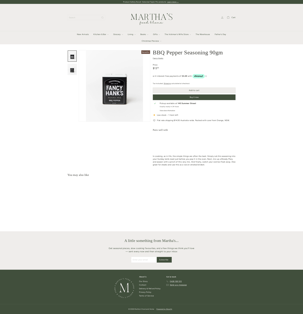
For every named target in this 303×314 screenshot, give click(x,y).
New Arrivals (83, 34)
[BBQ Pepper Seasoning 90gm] (194, 142)
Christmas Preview (151, 41)
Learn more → (173, 2)
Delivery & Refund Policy (150, 289)
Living (131, 34)
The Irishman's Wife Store (177, 34)
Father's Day (220, 34)
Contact (142, 285)
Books (143, 34)
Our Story (143, 281)
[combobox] (86, 17)
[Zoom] (114, 85)
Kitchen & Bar (100, 34)
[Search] (102, 17)
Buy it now (194, 97)
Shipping (167, 83)
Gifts (155, 34)
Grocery (117, 34)
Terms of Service (146, 296)
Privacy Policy (145, 292)
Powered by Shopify (164, 309)
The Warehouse (203, 34)
